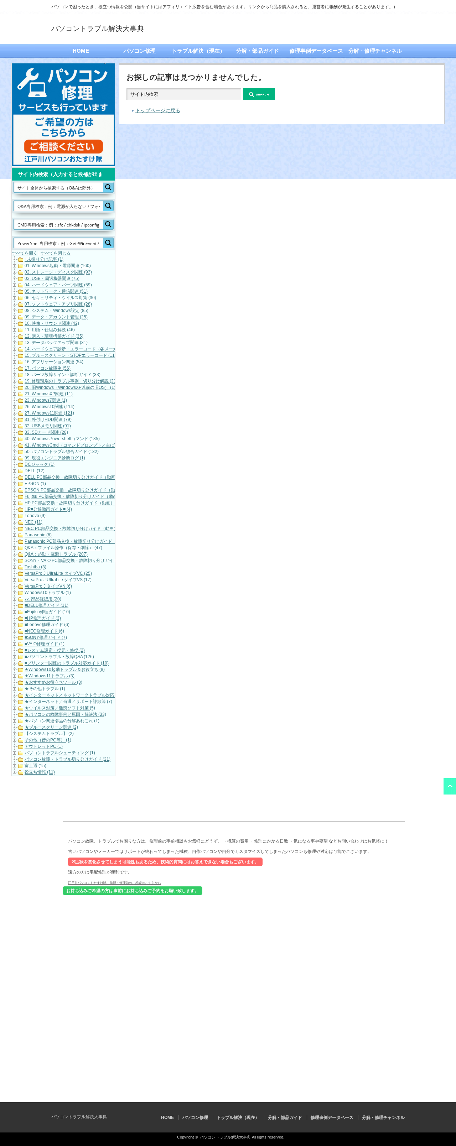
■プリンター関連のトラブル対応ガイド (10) (67, 663)
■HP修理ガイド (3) (43, 618)
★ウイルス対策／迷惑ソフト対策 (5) (60, 708)
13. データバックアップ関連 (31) (56, 342)
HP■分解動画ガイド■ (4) (48, 509)
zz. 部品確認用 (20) (43, 599)
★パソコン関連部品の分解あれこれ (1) (62, 721)
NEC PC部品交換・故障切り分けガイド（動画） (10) (76, 528)
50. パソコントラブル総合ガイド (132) (62, 451)
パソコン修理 (140, 51)
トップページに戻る (157, 110)
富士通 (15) (35, 766)
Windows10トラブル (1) (48, 592)
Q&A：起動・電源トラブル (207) (56, 554)
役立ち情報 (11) (40, 772)
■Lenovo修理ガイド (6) (47, 625)
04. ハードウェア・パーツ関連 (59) (58, 285)
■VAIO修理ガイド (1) (44, 644)
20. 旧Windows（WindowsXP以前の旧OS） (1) (70, 387)
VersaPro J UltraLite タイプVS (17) (58, 580)
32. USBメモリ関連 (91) (48, 426)
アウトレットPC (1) (44, 746)
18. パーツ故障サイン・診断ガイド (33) (62, 375)
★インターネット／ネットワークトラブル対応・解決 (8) (79, 695)
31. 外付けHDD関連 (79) (48, 419)
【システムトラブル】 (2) (49, 733)
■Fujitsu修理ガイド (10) (47, 612)
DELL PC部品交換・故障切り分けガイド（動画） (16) (77, 477)
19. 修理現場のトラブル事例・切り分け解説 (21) (71, 381)
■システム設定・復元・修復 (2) (55, 650)
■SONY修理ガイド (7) (46, 637)
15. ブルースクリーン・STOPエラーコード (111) (71, 355)
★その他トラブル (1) (45, 689)
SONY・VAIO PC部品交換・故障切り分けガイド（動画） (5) (83, 560)
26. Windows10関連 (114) (49, 407)
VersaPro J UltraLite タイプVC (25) (58, 573)
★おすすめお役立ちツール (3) (53, 682)
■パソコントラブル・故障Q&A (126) (59, 657)
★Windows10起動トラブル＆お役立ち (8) (65, 669)
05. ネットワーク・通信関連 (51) (56, 291)
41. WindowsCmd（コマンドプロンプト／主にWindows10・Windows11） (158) (102, 445)
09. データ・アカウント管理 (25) (56, 317)
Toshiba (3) (35, 567)
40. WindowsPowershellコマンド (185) (62, 439)
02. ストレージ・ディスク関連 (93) (58, 272)
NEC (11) (33, 522)
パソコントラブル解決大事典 (97, 28)
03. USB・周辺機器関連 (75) (52, 278)
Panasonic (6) (38, 535)
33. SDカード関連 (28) (46, 432)
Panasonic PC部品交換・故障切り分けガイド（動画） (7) (80, 541)
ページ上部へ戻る (450, 786)
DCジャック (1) (40, 464)
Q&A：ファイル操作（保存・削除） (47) (63, 548)
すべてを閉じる (56, 253)
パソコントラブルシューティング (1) (60, 753)
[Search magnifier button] (108, 187)
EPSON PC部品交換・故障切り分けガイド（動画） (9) (77, 490)
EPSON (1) (35, 483)
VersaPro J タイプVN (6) (48, 586)
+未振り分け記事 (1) (44, 259)
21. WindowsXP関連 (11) (49, 394)
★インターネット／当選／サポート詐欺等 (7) (68, 701)
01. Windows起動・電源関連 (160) (58, 266)
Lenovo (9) (35, 516)
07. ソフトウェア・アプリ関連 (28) (58, 304)
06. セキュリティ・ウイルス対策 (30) (60, 298)
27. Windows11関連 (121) (49, 413)
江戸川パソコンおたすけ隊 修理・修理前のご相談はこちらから (114, 883)
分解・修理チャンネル (375, 51)
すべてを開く (24, 253)
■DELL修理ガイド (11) (46, 605)
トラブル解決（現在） (198, 51)
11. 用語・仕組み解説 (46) (50, 330)
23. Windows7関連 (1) (46, 400)
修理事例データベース (316, 51)
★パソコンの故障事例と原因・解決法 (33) (65, 714)
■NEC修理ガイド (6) (44, 631)
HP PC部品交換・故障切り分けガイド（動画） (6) (73, 503)
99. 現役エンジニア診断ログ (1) (55, 458)
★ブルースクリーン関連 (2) (51, 727)
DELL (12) (35, 471)
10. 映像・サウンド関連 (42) (52, 323)
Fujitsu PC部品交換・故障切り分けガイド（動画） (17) (77, 496)
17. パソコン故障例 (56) (48, 368)
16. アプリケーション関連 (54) (54, 362)
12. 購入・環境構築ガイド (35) (54, 336)
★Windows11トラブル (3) (49, 676)
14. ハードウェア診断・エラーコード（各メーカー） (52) (80, 349)
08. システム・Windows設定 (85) (56, 310)
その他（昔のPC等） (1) (48, 740)
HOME (81, 51)
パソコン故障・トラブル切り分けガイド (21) (67, 759)
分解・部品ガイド (257, 51)
